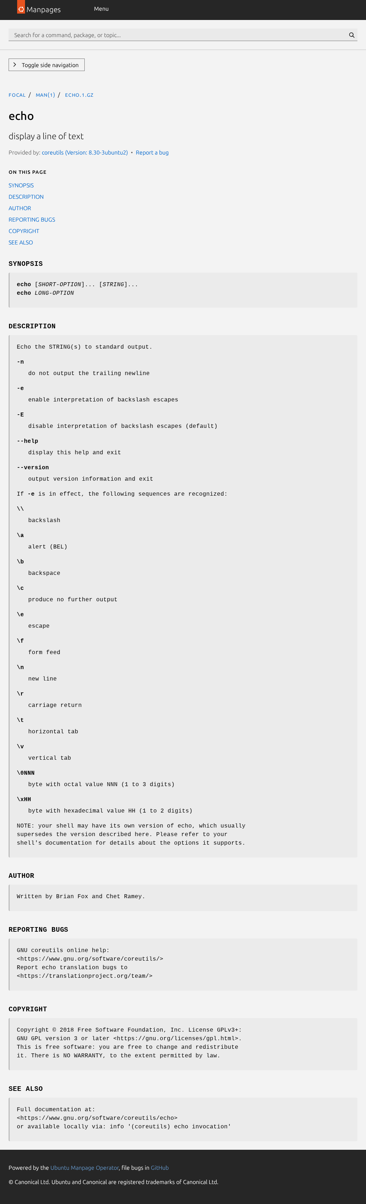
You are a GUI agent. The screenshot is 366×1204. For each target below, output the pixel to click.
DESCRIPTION (26, 196)
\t (20, 720)
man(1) (45, 94)
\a (20, 535)
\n (20, 667)
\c (20, 588)
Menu (101, 8)
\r (20, 694)
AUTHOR (20, 208)
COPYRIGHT (24, 231)
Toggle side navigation (49, 65)
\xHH (24, 799)
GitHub (160, 1167)
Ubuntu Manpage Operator (84, 1167)
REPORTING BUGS (32, 219)
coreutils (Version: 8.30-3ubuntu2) (85, 152)
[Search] (351, 35)
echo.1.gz (79, 94)
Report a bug (152, 152)
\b (20, 562)
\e (20, 615)
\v (20, 747)
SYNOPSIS (21, 185)
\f (20, 641)
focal (17, 94)
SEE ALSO (21, 242)
